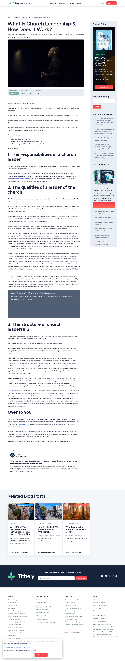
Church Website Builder (15, 627)
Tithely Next (97, 608)
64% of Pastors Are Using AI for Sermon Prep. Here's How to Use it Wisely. (104, 155)
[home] (19, 3)
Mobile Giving (12, 605)
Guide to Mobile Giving (72, 622)
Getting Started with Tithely (45, 607)
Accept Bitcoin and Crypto (16, 638)
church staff (23, 424)
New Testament (17, 391)
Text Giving (11, 608)
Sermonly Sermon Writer (16, 633)
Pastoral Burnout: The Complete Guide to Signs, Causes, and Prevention (103, 147)
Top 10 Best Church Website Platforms (104, 223)
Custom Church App (14, 624)
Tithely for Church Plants (73, 608)
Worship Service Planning (16, 630)
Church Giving (12, 600)
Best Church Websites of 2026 (103, 632)
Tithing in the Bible (99, 621)
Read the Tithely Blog (100, 618)
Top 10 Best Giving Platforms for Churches (104, 212)
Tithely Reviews (70, 602)
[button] (52, 3)
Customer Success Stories (73, 600)
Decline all (55, 655)
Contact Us (97, 611)
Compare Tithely (70, 605)
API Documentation (42, 612)
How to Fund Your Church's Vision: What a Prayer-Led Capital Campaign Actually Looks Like (104, 121)
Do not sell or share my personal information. (17, 647)
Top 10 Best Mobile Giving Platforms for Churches (103, 230)
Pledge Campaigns (14, 611)
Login (102, 3)
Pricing (72, 3)
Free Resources (104, 205)
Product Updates (41, 619)
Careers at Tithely (99, 602)
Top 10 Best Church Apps (103, 217)
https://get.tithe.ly (22, 456)
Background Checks (14, 619)
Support (79, 3)
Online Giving (12, 602)
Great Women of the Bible (102, 624)
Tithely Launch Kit (71, 619)
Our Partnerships (70, 611)
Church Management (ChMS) (17, 616)
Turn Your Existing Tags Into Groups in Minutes (104, 139)
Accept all (41, 655)
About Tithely (97, 600)
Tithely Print (12, 635)
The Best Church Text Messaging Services (102, 236)
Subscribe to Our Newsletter (74, 624)
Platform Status (41, 615)
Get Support (40, 600)
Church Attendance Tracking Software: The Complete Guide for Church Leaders (104, 131)
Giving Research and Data (73, 616)
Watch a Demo (41, 602)
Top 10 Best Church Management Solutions (102, 243)
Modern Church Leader (72, 632)
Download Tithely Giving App (46, 622)
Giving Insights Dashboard (16, 613)
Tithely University (42, 609)
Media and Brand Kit (100, 605)
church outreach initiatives (22, 178)
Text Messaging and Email (16, 622)
